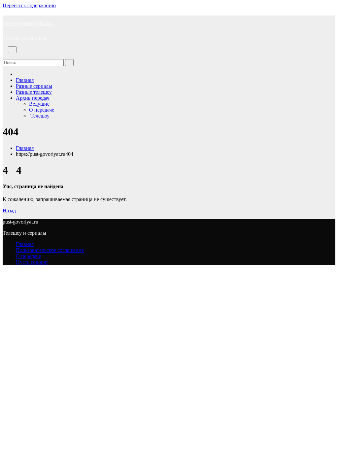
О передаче (41, 110)
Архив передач (33, 98)
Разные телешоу (34, 92)
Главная (25, 80)
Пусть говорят (32, 262)
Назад (9, 210)
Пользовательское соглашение (50, 250)
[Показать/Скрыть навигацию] (12, 49)
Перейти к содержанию (29, 5)
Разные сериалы (34, 86)
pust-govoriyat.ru (27, 22)
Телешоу (39, 116)
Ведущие (39, 104)
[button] (5, 56)
